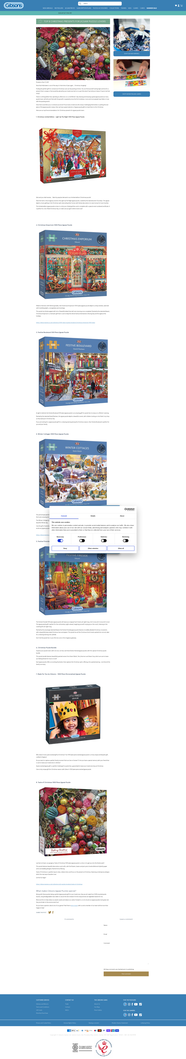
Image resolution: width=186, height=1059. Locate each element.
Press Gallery (98, 1010)
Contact (67, 1007)
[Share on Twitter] (49, 912)
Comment (107, 943)
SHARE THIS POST (41, 912)
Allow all (121, 548)
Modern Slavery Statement (120, 1023)
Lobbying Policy (145, 1023)
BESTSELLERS (59, 8)
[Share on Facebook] (53, 912)
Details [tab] (93, 516)
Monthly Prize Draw (42, 1013)
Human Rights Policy (70, 1023)
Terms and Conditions (42, 1007)
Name (105, 925)
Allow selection (93, 548)
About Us (97, 1004)
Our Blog (97, 1007)
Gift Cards (39, 1010)
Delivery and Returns (42, 1004)
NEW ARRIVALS (48, 8)
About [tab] (122, 516)
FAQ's (67, 1010)
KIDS (129, 8)
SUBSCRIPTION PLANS (84, 8)
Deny (65, 548)
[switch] (82, 540)
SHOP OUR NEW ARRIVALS (131, 53)
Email (105, 934)
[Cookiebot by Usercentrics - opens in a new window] (126, 509)
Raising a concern (94, 1023)
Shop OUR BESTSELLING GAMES (131, 94)
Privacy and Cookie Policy (43, 1023)
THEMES (123, 8)
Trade (66, 1004)
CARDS (142, 8)
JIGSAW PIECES (70, 8)
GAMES (135, 8)
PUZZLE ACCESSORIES (100, 8)
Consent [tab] (64, 516)
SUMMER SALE (152, 8)
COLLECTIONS (114, 8)
